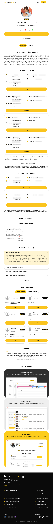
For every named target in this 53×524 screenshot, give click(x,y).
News (38, 509)
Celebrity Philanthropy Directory (12, 501)
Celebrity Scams (40, 501)
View (15, 307)
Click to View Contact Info (26, 34)
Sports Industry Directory (42, 507)
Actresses (27, 19)
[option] (26, 355)
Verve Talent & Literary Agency (28, 157)
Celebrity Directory (10, 493)
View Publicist (26, 187)
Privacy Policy (40, 493)
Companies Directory (41, 504)
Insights (31, 45)
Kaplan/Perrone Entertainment (10, 159)
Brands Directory (9, 504)
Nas (5, 484)
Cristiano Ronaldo (14, 484)
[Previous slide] (5, 355)
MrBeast (8, 484)
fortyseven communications (38, 211)
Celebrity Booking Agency (11, 490)
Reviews (7, 509)
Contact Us (39, 495)
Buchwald (12, 157)
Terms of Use (40, 490)
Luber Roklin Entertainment (15, 167)
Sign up (43, 2)
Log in (38, 2)
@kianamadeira (33, 25)
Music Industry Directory (11, 507)
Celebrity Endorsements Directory (13, 498)
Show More (26, 280)
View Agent (26, 89)
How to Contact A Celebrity (43, 498)
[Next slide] (48, 355)
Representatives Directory (11, 495)
